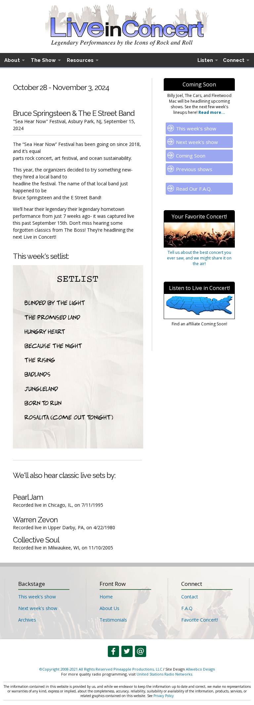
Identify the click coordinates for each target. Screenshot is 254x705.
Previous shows (194, 169)
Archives (27, 620)
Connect (233, 60)
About (12, 60)
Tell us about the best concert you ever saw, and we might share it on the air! (199, 258)
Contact (189, 596)
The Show (43, 60)
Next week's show (197, 142)
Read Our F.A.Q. (194, 188)
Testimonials (113, 620)
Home (106, 596)
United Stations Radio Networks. (165, 674)
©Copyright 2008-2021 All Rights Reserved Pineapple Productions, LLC (100, 669)
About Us (109, 608)
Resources (80, 60)
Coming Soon (190, 155)
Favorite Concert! (199, 620)
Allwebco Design (200, 669)
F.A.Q (186, 608)
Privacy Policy (163, 695)
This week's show (196, 128)
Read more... (211, 112)
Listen (205, 60)
